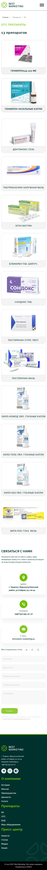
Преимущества (8, 793)
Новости (5, 836)
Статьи (4, 840)
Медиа (4, 844)
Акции (4, 848)
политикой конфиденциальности (16, 717)
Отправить (9, 708)
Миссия (5, 789)
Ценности (6, 797)
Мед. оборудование (10, 824)
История (5, 785)
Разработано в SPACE (23, 867)
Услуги (4, 801)
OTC (3, 816)
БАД (3, 820)
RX (2, 812)
